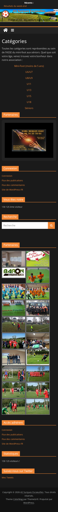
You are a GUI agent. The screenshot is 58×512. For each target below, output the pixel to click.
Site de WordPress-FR (12, 189)
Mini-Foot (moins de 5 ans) (29, 66)
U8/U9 (29, 78)
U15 (29, 96)
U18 (29, 102)
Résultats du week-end (15, 6)
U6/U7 (29, 72)
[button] (22, 149)
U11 (29, 84)
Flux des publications (12, 180)
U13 (29, 90)
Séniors (29, 108)
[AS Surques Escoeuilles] (29, 10)
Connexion (7, 175)
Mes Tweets (8, 477)
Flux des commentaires (13, 185)
